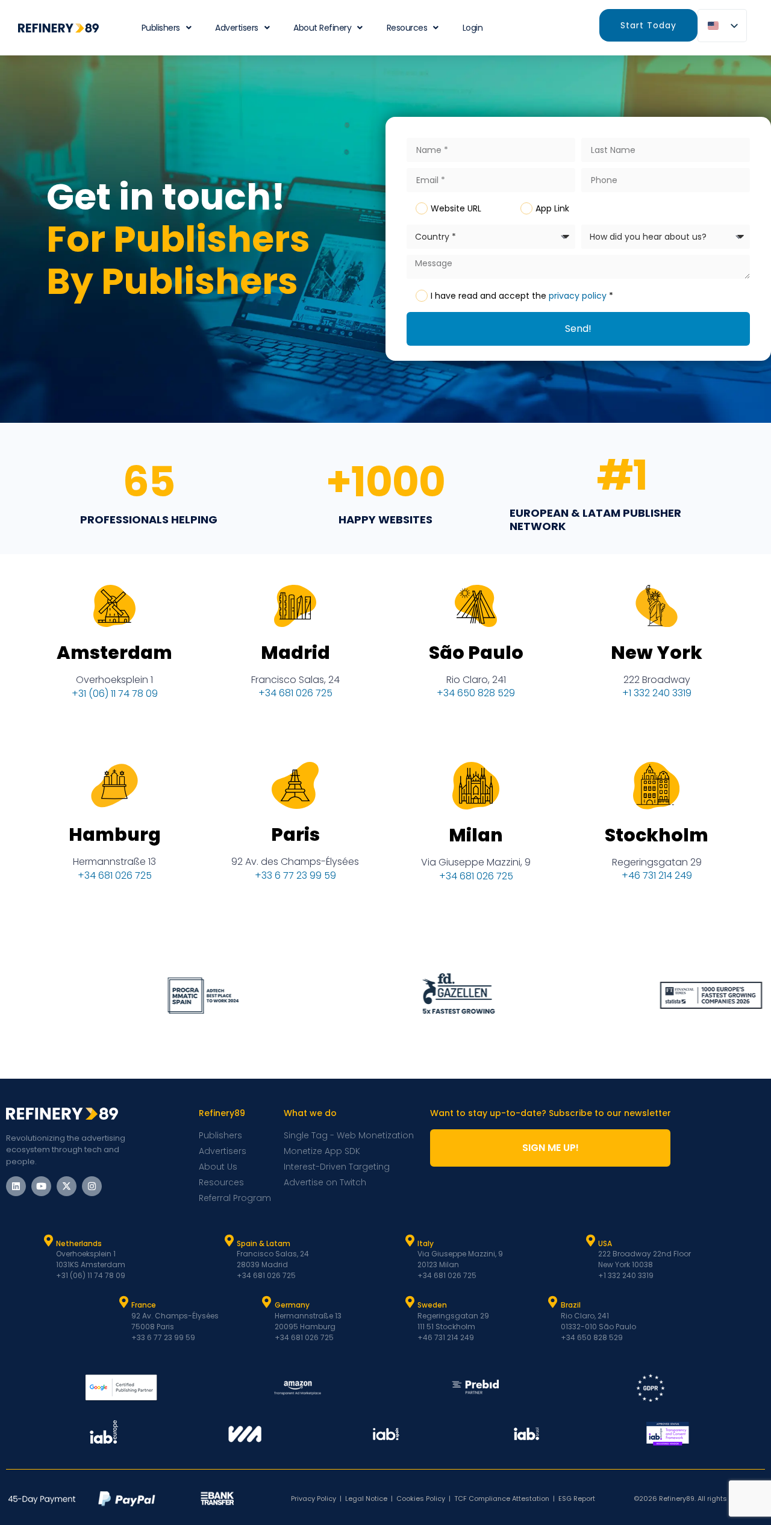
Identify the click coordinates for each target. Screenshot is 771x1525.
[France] (123, 1302)
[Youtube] (41, 1186)
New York (656, 653)
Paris (295, 834)
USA (605, 1243)
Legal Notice (366, 1498)
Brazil (571, 1305)
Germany (292, 1305)
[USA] (590, 1241)
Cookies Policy (420, 1498)
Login (473, 28)
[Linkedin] (16, 1186)
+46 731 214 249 (657, 875)
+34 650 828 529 (476, 693)
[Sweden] (410, 1302)
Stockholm (656, 835)
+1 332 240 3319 (656, 693)
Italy (425, 1243)
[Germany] (267, 1302)
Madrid (295, 653)
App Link (552, 208)
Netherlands (79, 1243)
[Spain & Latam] (229, 1241)
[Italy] (410, 1241)
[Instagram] (92, 1186)
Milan (476, 835)
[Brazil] (553, 1302)
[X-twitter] (66, 1186)
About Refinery (322, 28)
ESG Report (576, 1498)
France (143, 1305)
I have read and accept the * (522, 296)
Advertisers (236, 28)
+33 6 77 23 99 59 (295, 875)
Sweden (432, 1305)
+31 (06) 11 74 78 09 (115, 693)
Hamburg (115, 834)
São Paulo (476, 653)
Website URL (456, 208)
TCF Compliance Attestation (501, 1498)
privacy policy (578, 296)
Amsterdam (114, 653)
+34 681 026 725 (295, 693)
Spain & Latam (263, 1243)
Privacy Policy (313, 1498)
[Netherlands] (48, 1241)
